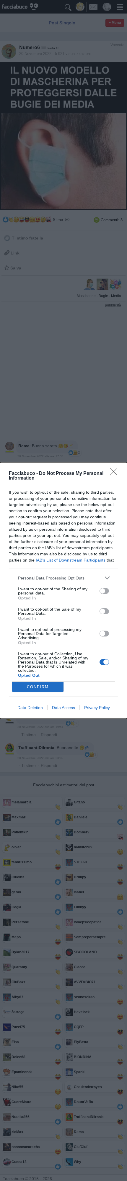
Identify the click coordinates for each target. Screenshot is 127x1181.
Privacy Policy (97, 707)
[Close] (115, 473)
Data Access (63, 707)
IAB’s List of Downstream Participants (70, 560)
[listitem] (63, 578)
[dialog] (63, 590)
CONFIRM (38, 687)
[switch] (104, 591)
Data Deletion (30, 707)
